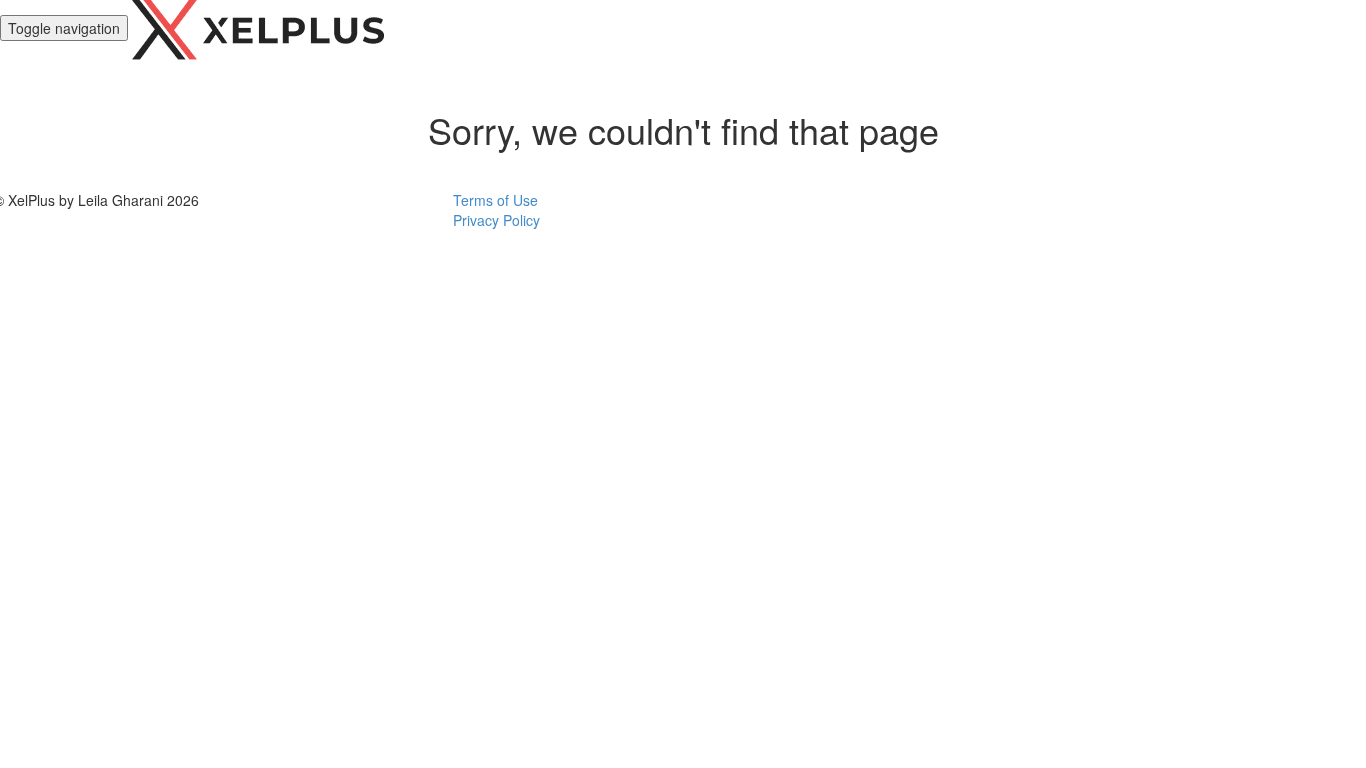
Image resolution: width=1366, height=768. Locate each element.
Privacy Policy (496, 220)
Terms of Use (495, 200)
